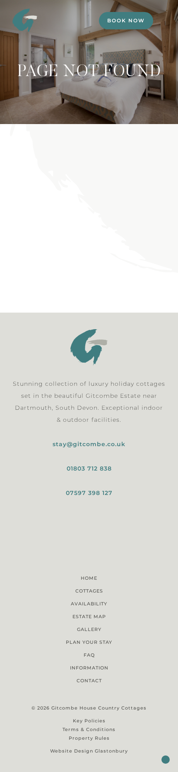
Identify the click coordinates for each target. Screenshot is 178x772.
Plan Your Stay (89, 642)
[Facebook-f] (96, 550)
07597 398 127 (89, 493)
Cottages (89, 591)
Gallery (89, 629)
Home (89, 578)
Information (89, 668)
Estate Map (89, 616)
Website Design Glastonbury (89, 751)
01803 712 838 (89, 468)
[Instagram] (82, 550)
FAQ (89, 655)
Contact (89, 681)
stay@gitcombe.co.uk (89, 444)
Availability (89, 604)
